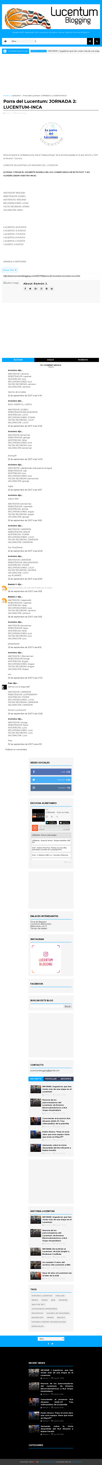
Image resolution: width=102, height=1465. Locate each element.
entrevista (38, 1317)
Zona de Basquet (38, 922)
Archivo (66, 1079)
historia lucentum (42, 1296)
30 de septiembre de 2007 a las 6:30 (25, 744)
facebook (83, 360)
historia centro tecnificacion (49, 1322)
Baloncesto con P (38, 926)
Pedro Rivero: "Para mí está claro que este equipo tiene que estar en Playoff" (55, 1134)
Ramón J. (12, 584)
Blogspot (77, 1462)
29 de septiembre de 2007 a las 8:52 (25, 647)
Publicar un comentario (16, 749)
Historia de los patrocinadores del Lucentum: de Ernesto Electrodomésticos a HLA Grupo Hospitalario (54, 1105)
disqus (50, 360)
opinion (63, 1300)
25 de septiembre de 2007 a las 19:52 (25, 520)
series (50, 1317)
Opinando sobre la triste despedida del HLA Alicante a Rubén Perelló (56, 1147)
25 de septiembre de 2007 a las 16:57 (25, 490)
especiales (38, 1326)
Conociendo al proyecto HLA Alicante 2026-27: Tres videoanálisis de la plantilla (56, 1121)
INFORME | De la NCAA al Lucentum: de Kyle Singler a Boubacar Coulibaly (55, 1251)
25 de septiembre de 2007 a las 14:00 (25, 459)
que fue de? (38, 1304)
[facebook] (48, 1343)
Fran (10, 683)
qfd (53, 1300)
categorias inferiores (44, 1309)
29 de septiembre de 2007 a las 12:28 (25, 713)
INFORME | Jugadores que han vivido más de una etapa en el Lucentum (57, 1089)
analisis (60, 1296)
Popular (51, 1079)
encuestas (37, 1313)
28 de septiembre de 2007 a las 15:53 (25, 591)
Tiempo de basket (38, 928)
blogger (18, 360)
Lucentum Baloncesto (40, 924)
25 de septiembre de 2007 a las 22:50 (25, 579)
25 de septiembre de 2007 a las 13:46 (25, 426)
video (44, 1300)
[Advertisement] (51, 74)
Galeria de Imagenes (57, 1313)
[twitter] (52, 1343)
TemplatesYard (47, 1462)
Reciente (36, 1079)
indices (61, 1317)
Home (6, 95)
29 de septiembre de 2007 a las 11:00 (25, 678)
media (35, 1300)
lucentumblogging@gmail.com (45, 1070)
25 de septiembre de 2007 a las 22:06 (25, 551)
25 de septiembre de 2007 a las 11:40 (25, 395)
